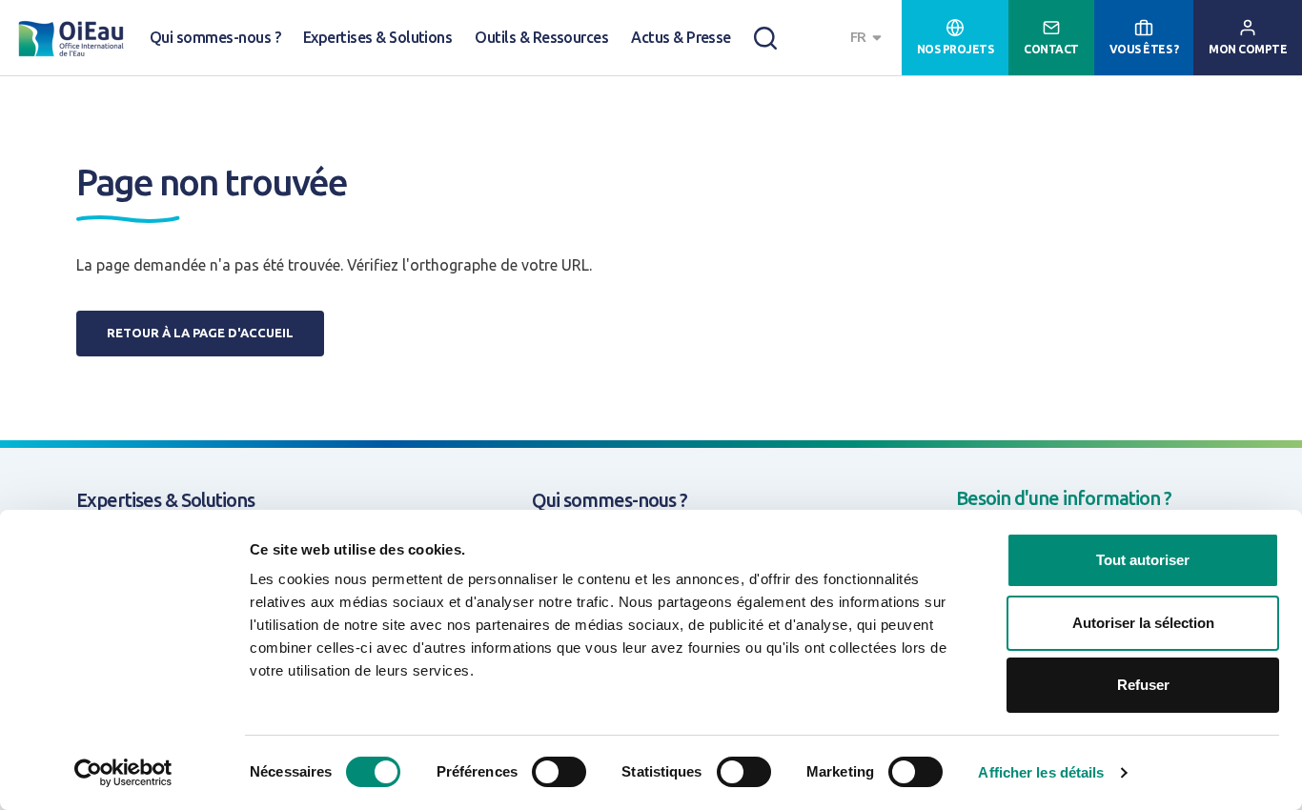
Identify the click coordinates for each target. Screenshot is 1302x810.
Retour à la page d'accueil (200, 332)
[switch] (559, 772)
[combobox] (868, 38)
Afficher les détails (1041, 772)
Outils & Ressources (541, 37)
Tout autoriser (1143, 560)
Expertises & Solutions (377, 37)
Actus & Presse (681, 37)
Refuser (1143, 685)
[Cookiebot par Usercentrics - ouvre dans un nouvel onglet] (123, 773)
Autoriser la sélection (1143, 623)
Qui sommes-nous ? (215, 37)
